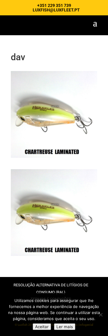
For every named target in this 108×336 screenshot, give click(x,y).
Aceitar (42, 326)
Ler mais (64, 326)
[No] (101, 315)
